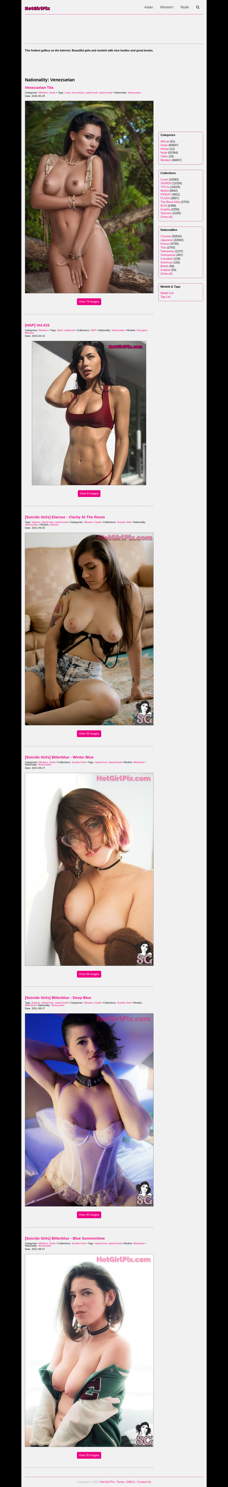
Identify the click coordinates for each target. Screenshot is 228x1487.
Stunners (166, 213)
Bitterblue (138, 762)
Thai (163, 247)
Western (166, 7)
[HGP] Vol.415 (37, 325)
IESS (163, 205)
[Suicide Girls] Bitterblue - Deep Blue (58, 998)
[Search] (197, 7)
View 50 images (89, 1455)
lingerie (36, 522)
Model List (166, 293)
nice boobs (78, 92)
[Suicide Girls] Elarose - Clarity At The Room (65, 517)
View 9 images (89, 493)
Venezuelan (134, 92)
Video (164, 156)
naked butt (91, 92)
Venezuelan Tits (39, 87)
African (164, 141)
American (166, 262)
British (164, 266)
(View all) (166, 216)
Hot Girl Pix (107, 1481)
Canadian (166, 258)
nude (67, 92)
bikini (60, 330)
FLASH (165, 198)
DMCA (130, 1481)
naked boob (105, 92)
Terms (120, 1481)
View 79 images (89, 301)
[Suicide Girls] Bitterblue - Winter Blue (59, 757)
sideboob (69, 330)
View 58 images (89, 974)
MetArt (164, 190)
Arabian (165, 269)
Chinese (165, 236)
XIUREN (166, 183)
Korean (165, 243)
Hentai (164, 148)
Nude (185, 7)
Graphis (165, 209)
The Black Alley (170, 201)
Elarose (54, 524)
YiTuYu (165, 187)
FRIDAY (165, 194)
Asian (148, 7)
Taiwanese (167, 251)
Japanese (166, 240)
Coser (164, 179)
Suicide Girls (124, 522)
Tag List (165, 296)
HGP (93, 330)
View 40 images (89, 1214)
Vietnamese (168, 254)
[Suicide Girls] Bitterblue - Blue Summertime (65, 1238)
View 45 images (89, 733)
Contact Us (144, 1481)
